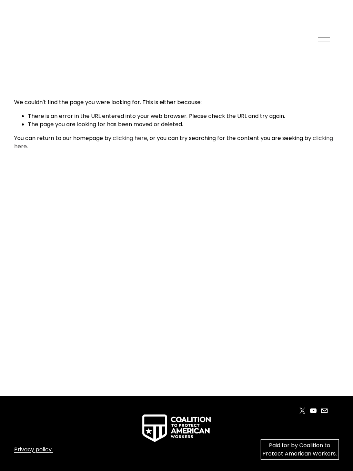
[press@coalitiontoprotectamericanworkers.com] (324, 410)
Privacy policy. (33, 449)
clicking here (130, 138)
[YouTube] (313, 410)
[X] (302, 410)
